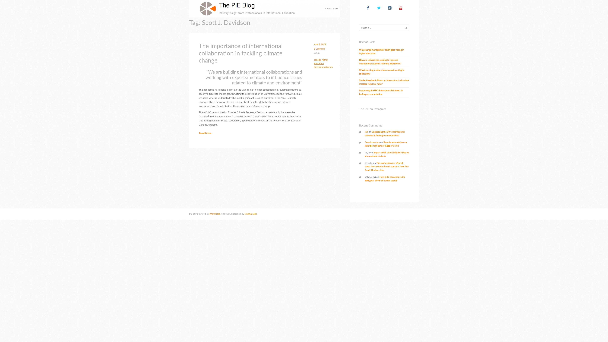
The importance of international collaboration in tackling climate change (241, 53)
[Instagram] (389, 8)
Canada (317, 60)
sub (366, 132)
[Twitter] (379, 8)
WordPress (214, 214)
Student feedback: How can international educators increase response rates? (384, 82)
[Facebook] (368, 8)
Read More (205, 133)
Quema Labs (251, 214)
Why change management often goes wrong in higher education (381, 52)
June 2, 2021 (320, 44)
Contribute (331, 8)
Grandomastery (372, 142)
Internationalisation (323, 67)
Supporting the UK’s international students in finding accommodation (381, 92)
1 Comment (319, 49)
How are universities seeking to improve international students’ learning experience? (380, 62)
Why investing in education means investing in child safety (381, 72)
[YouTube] (400, 8)
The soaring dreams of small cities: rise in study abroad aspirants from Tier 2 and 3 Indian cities (387, 167)
